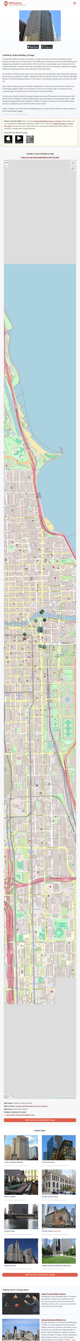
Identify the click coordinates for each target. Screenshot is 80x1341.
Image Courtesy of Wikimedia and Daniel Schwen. (55, 1234)
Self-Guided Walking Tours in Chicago (47, 121)
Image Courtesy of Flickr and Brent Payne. (15, 1200)
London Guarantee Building (13, 1162)
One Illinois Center (48, 1162)
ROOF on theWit (9, 1197)
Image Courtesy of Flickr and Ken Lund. (52, 1269)
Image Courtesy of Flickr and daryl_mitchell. (16, 1165)
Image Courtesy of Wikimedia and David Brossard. (17, 1269)
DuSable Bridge (9, 1231)
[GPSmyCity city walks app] (15, 3)
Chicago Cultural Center (50, 1197)
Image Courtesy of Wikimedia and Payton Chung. (55, 1165)
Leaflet (55, 1098)
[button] (39, 629)
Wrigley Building (10, 1265)
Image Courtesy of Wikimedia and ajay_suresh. (54, 1200)
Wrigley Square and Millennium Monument (56, 1265)
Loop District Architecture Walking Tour (20, 1115)
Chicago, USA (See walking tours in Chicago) (31, 1106)
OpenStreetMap (63, 1098)
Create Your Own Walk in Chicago (53, 1294)
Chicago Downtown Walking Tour (53, 1320)
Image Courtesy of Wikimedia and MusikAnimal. (15, 114)
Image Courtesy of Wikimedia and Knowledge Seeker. (18, 1234)
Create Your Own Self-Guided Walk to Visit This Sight (40, 157)
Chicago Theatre (47, 1231)
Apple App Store (59, 123)
